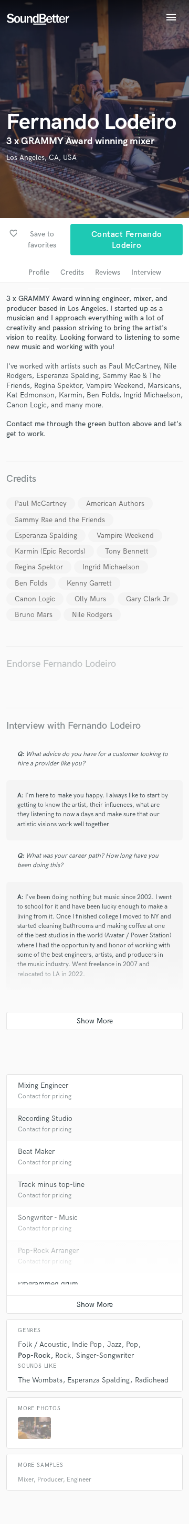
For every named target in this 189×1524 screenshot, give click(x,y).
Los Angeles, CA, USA (41, 157)
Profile (38, 272)
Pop (132, 1344)
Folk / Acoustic (42, 1344)
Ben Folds (31, 583)
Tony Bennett (127, 551)
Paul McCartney (41, 503)
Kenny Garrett (89, 583)
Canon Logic (35, 599)
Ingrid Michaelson (111, 567)
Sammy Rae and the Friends (60, 519)
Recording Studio (45, 1118)
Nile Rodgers (92, 614)
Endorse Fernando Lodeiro (61, 664)
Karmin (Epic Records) (50, 551)
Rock (63, 1355)
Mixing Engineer (43, 1085)
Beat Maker (36, 1151)
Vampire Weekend (125, 535)
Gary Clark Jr (148, 599)
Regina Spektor (39, 567)
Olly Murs (90, 599)
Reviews (107, 272)
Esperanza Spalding (46, 535)
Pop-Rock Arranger (48, 1250)
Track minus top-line (51, 1184)
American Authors (115, 503)
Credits (72, 272)
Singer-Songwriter (105, 1355)
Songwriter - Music (48, 1217)
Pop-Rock (34, 1355)
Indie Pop (87, 1344)
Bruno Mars (33, 614)
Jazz (114, 1344)
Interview (146, 272)
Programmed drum (48, 1283)
